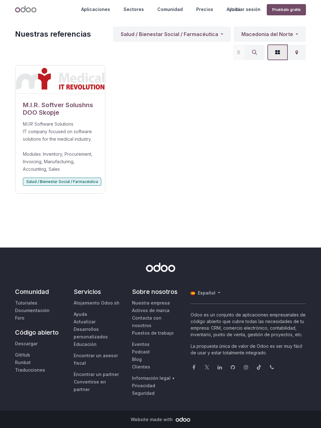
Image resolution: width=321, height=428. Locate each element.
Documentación (32, 310)
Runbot (23, 362)
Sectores (134, 9)
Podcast (141, 351)
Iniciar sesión (245, 9)
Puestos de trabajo (153, 333)
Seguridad (143, 393)
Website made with (152, 419)
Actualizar (85, 321)
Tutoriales (26, 302)
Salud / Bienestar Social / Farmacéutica (169, 34)
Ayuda (80, 314)
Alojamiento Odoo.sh (96, 302)
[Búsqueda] (254, 52)
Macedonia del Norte (267, 34)
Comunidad (170, 9)
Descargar (26, 343)
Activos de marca (151, 310)
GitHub (22, 355)
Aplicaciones (95, 9)
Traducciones (30, 370)
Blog (137, 359)
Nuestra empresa (151, 302)
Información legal (151, 378)
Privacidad (143, 385)
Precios (204, 9)
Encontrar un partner (96, 374)
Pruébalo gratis (286, 9)
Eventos (141, 344)
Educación (85, 344)
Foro (19, 318)
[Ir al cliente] (60, 79)
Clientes (141, 366)
